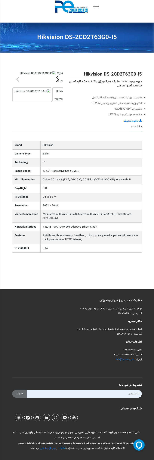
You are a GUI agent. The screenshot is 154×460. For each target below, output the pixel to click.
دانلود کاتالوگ (131, 121)
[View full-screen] (59, 75)
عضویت (19, 393)
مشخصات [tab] (136, 126)
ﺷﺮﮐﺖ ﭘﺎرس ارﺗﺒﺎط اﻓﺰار (52, 448)
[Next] (57, 79)
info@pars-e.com (125, 359)
